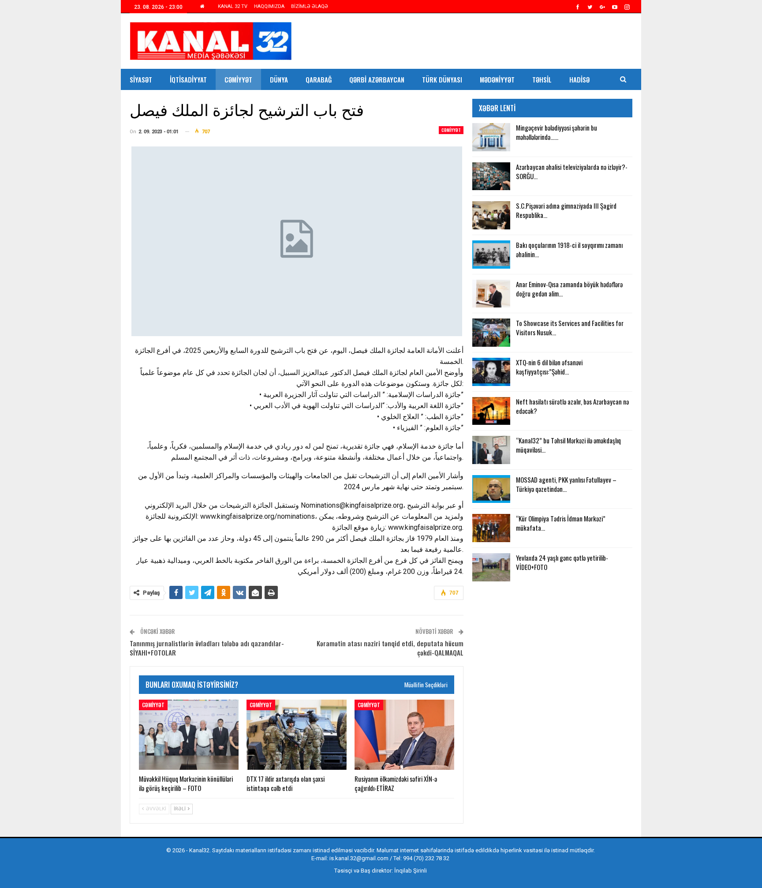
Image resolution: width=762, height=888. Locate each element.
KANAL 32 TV (232, 6)
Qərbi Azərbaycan (376, 79)
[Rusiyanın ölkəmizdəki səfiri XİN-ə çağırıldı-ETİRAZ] (404, 734)
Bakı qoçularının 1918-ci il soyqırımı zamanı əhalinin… (569, 249)
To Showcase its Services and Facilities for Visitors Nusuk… (570, 327)
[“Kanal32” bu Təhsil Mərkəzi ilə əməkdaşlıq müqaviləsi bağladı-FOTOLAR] (491, 450)
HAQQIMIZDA (269, 6)
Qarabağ (319, 79)
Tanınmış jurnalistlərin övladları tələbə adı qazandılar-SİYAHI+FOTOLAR (207, 647)
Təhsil (542, 79)
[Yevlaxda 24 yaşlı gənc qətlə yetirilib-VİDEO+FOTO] (491, 567)
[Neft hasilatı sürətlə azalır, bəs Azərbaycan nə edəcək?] (491, 411)
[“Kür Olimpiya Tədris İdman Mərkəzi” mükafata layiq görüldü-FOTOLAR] (491, 528)
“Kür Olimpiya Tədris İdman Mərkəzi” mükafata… (560, 522)
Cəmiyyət (238, 79)
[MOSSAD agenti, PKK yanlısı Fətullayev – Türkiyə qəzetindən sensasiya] (491, 489)
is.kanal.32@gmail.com (358, 858)
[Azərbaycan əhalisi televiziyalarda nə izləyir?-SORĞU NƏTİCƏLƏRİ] (491, 176)
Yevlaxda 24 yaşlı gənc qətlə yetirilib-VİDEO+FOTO (562, 562)
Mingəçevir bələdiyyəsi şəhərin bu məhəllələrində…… (556, 132)
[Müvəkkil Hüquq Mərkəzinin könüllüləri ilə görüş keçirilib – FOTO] (189, 734)
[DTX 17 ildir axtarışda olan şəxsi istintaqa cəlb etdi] (296, 734)
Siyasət (141, 79)
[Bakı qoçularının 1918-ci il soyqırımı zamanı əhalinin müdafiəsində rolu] (491, 254)
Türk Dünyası (442, 79)
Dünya (279, 79)
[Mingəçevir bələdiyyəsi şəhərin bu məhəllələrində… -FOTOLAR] (491, 137)
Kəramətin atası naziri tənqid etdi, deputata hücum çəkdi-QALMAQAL (390, 647)
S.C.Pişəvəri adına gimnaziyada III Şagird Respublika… (566, 210)
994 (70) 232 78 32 (426, 858)
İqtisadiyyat (188, 79)
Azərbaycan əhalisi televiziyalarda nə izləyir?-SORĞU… (572, 171)
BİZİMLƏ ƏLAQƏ (309, 6)
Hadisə (579, 79)
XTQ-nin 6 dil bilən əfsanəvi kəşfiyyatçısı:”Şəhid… (549, 366)
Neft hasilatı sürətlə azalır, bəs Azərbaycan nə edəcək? (572, 406)
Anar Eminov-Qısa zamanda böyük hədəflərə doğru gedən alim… (569, 288)
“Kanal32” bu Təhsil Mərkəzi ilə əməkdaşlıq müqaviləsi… (568, 444)
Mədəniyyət (497, 79)
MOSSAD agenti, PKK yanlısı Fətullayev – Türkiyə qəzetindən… (566, 484)
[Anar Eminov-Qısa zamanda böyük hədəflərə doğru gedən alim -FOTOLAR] (491, 294)
